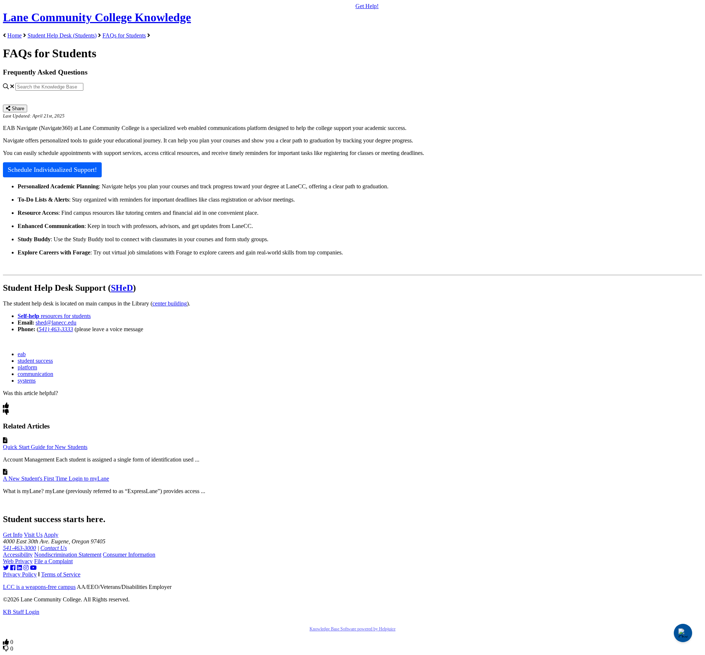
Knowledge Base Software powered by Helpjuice (352, 629)
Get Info (12, 535)
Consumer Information (129, 554)
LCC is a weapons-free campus (39, 587)
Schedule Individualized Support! (52, 169)
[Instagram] (26, 568)
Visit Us (33, 535)
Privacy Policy (20, 574)
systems (27, 380)
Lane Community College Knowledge (97, 17)
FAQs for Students (124, 35)
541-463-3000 (19, 548)
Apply (51, 535)
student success (35, 361)
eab (22, 354)
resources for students (54, 316)
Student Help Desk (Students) (62, 35)
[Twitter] (6, 568)
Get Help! (367, 6)
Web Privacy (18, 561)
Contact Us (53, 548)
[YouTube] (33, 568)
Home (14, 35)
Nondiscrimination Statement (67, 554)
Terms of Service (60, 574)
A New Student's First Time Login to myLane (56, 478)
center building (169, 303)
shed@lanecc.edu (56, 322)
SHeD (122, 288)
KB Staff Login (21, 612)
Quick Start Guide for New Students (45, 447)
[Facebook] (12, 568)
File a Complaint (53, 561)
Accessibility (18, 554)
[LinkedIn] (19, 568)
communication (35, 374)
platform (27, 367)
